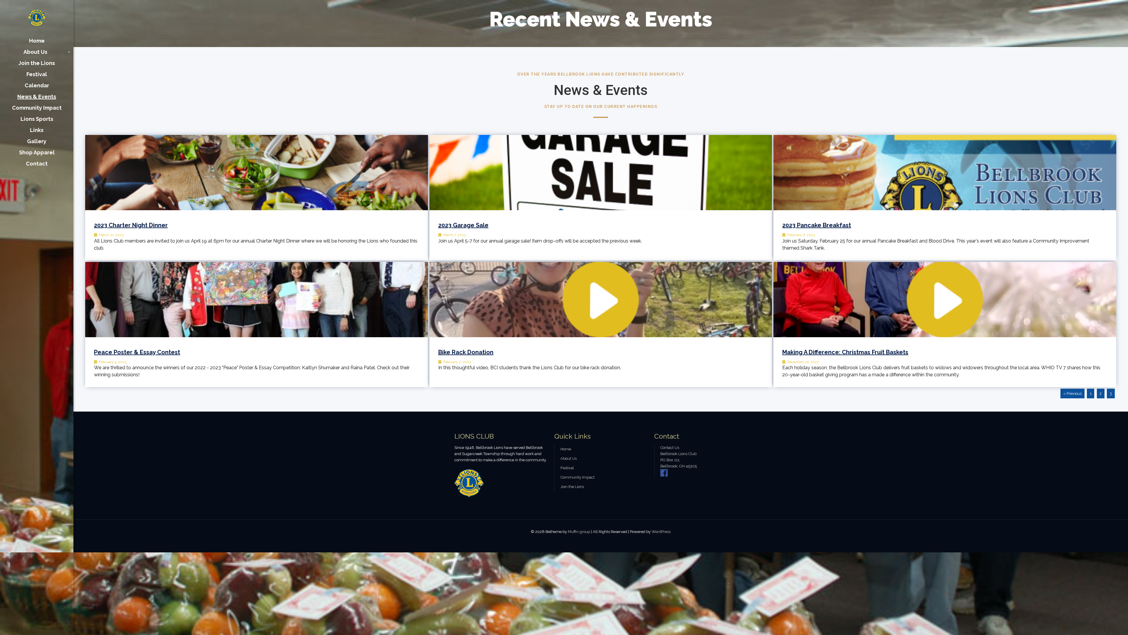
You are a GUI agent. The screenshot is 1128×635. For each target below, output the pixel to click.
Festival (567, 468)
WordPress (661, 531)
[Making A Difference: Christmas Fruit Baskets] (944, 299)
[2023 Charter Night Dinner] (256, 172)
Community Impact (577, 477)
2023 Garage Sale (463, 225)
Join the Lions (572, 486)
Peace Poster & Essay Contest (137, 352)
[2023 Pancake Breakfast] (944, 172)
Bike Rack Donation (466, 352)
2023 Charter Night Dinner (131, 225)
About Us (568, 458)
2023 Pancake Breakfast (816, 225)
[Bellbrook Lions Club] (36, 17)
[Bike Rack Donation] (600, 299)
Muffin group (579, 531)
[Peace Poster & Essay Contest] (256, 299)
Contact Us (669, 447)
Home (565, 449)
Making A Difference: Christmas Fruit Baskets (845, 352)
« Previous (1072, 393)
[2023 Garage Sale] (600, 172)
